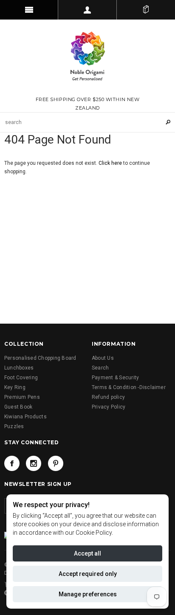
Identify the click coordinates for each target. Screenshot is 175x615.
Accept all (87, 553)
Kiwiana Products (25, 417)
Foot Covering (21, 378)
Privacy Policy (108, 407)
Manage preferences (88, 594)
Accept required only (88, 573)
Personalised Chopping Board (40, 358)
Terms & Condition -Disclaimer (129, 387)
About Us (103, 358)
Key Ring (14, 387)
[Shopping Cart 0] (146, 10)
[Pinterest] (55, 463)
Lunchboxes (19, 368)
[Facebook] (12, 463)
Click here (111, 163)
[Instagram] (33, 463)
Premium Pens (22, 397)
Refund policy (108, 397)
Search (100, 368)
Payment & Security (115, 378)
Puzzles (14, 426)
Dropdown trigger (87, 10)
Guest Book (18, 407)
